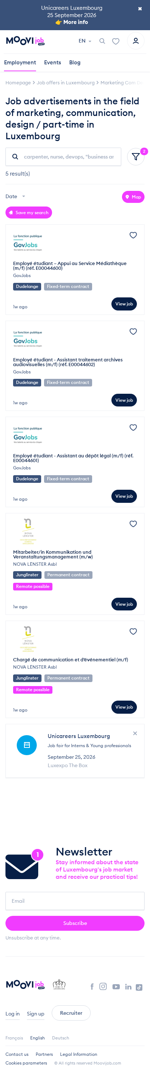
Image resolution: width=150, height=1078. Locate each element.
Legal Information (78, 1054)
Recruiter (71, 1013)
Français (14, 1038)
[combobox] (16, 197)
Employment (20, 62)
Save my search (31, 212)
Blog (74, 62)
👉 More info (71, 22)
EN (83, 40)
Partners (44, 1054)
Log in (12, 1013)
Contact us (16, 1054)
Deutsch (60, 1038)
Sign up (35, 1013)
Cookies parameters (26, 1063)
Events (52, 62)
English (37, 1038)
